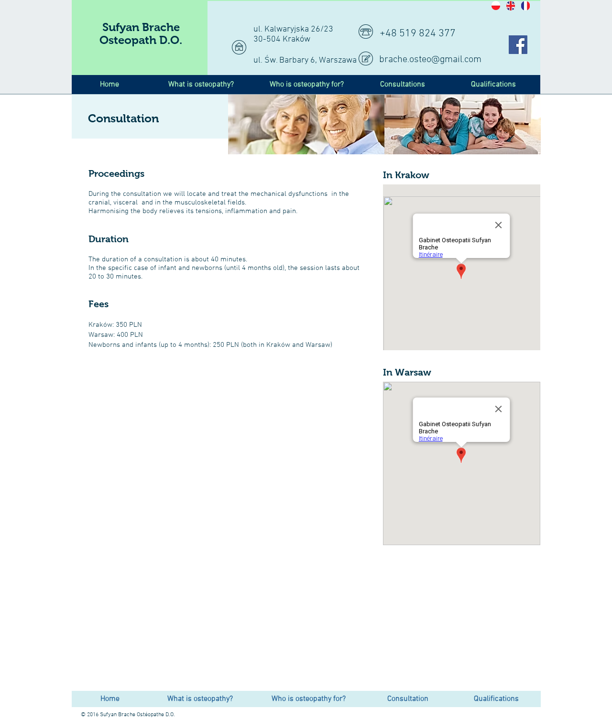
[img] (306, 124)
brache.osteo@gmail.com (430, 59)
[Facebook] (518, 44)
